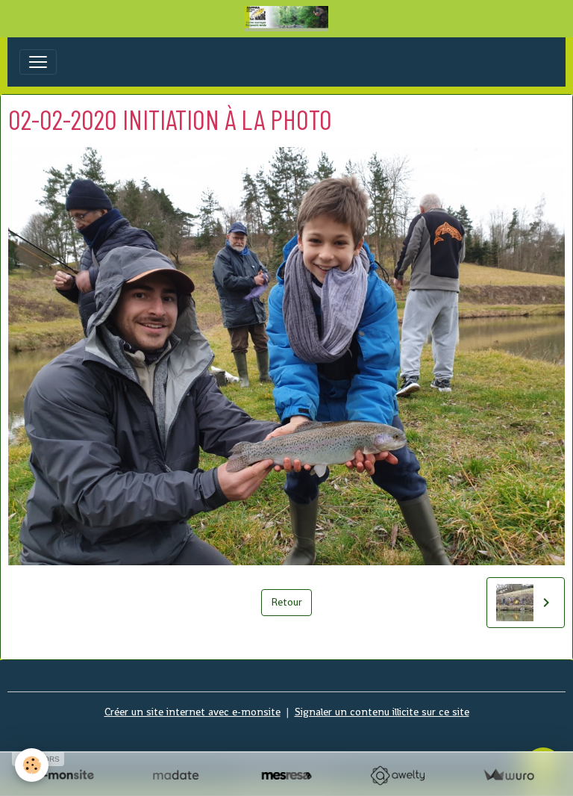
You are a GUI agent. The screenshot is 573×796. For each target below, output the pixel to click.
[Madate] (175, 775)
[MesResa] (286, 775)
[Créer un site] (64, 775)
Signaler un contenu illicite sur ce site (382, 711)
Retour (286, 602)
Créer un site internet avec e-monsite (192, 711)
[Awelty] (397, 775)
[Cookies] (31, 765)
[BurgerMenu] (38, 62)
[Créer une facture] (508, 775)
